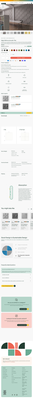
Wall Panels (4, 377)
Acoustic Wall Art (5, 376)
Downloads (29, 112)
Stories (13, 376)
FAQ (12, 374)
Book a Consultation (25, 371)
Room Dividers (5, 369)
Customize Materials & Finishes (16, 377)
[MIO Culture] (5, 3)
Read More (2, 44)
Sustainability (14, 371)
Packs (13, 54)
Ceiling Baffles (5, 374)
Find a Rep (13, 379)
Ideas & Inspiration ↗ (16, 0)
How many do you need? (4, 52)
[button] (29, 3)
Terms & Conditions (14, 382)
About (13, 369)
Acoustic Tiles (5, 371)
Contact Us (23, 369)
